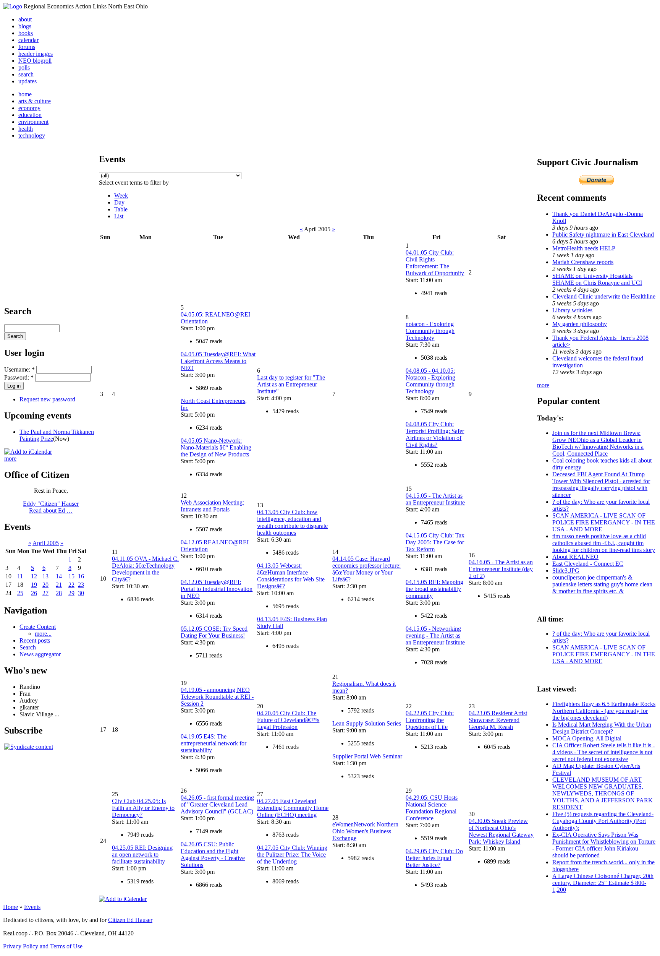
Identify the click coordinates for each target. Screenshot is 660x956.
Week (121, 195)
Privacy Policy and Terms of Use (42, 946)
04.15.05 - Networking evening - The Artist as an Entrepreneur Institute (435, 635)
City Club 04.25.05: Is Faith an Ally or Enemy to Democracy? (143, 808)
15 (71, 576)
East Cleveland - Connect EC (587, 563)
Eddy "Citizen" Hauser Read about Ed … (51, 507)
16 (81, 576)
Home (10, 907)
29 (71, 593)
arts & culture (34, 101)
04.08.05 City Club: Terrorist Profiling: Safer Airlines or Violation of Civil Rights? (435, 434)
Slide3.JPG (565, 570)
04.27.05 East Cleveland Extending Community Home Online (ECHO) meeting (292, 808)
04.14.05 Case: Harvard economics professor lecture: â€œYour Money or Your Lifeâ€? (366, 569)
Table (121, 209)
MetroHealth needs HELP (583, 248)
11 (20, 576)
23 (81, 584)
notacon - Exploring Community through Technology (430, 331)
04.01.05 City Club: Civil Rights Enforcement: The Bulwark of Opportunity (435, 262)
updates (27, 81)
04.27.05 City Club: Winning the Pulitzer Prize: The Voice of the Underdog (292, 854)
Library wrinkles (572, 310)
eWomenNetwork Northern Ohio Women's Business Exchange (365, 831)
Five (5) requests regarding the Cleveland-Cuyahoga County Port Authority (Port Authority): (603, 821)
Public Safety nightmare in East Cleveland (603, 234)
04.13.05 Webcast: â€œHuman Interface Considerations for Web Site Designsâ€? (291, 575)
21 (59, 584)
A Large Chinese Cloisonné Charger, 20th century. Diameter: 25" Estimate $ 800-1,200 (603, 883)
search (26, 74)
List (118, 216)
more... (43, 633)
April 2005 (45, 543)
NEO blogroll (35, 60)
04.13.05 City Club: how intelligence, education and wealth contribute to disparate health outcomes (292, 522)
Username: (19, 369)
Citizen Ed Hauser (130, 920)
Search (27, 647)
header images (35, 53)
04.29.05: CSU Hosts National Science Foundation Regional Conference (432, 807)
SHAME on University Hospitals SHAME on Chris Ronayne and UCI (597, 279)
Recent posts (34, 640)
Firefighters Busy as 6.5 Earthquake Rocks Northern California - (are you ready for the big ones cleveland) (603, 711)
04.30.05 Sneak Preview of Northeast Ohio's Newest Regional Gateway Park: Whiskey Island (501, 831)
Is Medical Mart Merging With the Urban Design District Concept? (601, 728)
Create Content (37, 626)
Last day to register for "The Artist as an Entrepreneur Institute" (291, 384)
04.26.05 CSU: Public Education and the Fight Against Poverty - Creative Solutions (213, 854)
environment (33, 121)
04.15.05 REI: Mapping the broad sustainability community (434, 589)
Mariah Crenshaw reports (582, 262)
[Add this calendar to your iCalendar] (28, 451)
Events (32, 907)
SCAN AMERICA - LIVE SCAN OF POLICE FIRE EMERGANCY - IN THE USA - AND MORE (603, 522)
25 (20, 593)
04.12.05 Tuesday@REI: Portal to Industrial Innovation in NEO (216, 589)
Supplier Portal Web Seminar (367, 756)
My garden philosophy (579, 324)
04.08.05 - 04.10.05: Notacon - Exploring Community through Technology (430, 380)
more (10, 458)
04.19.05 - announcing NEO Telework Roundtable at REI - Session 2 (217, 697)
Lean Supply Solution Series (366, 723)
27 (45, 593)
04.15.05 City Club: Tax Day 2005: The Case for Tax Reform (435, 542)
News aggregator (40, 654)
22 (71, 584)
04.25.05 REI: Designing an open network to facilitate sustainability (142, 854)
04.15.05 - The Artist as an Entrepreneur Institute (435, 499)
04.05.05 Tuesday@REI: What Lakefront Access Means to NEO (218, 361)
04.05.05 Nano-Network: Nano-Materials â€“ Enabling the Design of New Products (216, 447)
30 (81, 593)
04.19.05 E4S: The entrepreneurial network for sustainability (213, 743)
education (30, 115)
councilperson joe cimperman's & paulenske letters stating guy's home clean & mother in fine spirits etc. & (602, 584)
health (25, 128)
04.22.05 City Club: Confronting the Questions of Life (430, 720)
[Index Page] (12, 6)
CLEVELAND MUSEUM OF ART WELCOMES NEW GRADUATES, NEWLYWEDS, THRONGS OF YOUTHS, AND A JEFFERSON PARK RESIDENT (602, 793)
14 (59, 576)
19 (34, 584)
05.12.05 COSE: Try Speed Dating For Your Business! (214, 632)
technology (31, 135)
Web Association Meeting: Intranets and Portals (212, 506)
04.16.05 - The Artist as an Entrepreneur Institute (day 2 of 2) (501, 569)
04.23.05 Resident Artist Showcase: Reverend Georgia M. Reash (498, 720)
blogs (24, 26)
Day (119, 202)
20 (45, 584)
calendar (28, 40)
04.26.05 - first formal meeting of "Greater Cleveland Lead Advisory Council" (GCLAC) (217, 804)
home (25, 94)
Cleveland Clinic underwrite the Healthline (603, 296)
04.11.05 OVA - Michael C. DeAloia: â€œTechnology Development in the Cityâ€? (145, 569)
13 (45, 576)
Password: (19, 377)
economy (29, 108)
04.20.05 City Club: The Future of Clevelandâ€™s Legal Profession (288, 720)
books (25, 33)
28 (59, 593)
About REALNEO (575, 556)
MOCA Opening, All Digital (586, 738)
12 (34, 576)
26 (34, 593)
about (25, 19)
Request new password (47, 399)
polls (24, 67)
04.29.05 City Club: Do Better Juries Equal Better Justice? (434, 858)
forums (26, 47)
